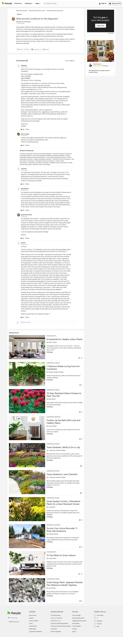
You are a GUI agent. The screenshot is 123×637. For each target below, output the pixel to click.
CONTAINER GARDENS (53, 417)
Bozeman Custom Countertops (41, 164)
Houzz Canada (76, 615)
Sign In (74, 631)
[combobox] (69, 3)
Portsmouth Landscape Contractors (56, 157)
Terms (31, 623)
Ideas (37, 3)
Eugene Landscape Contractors (43, 159)
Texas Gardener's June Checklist (62, 474)
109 (81, 358)
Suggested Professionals (79, 621)
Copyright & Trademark (35, 631)
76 (82, 547)
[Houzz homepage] (7, 3)
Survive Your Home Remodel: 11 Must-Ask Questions (62, 529)
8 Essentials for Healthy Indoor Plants (64, 339)
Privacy (31, 621)
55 (82, 439)
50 (82, 412)
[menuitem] (18, 3)
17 (82, 385)
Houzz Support (76, 626)
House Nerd (52, 558)
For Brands (54, 629)
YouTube (99, 623)
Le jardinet (52, 507)
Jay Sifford (52, 588)
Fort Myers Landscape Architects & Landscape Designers (36, 153)
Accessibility (75, 623)
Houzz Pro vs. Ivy (55, 621)
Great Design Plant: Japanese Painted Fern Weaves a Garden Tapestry (64, 583)
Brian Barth (52, 399)
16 (82, 601)
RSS (98, 626)
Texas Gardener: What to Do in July (63, 447)
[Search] (45, 3)
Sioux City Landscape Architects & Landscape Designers (49, 155)
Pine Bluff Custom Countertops (61, 159)
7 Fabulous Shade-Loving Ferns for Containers (63, 367)
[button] (70, 61)
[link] (103, 66)
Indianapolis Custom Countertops (44, 161)
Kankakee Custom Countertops (58, 162)
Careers (31, 618)
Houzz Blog (100, 615)
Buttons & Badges (56, 631)
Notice (36, 621)
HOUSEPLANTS (51, 336)
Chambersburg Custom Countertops (38, 162)
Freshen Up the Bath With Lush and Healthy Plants (63, 421)
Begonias (19, 14)
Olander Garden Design (56, 372)
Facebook (99, 621)
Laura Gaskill (53, 426)
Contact (74, 629)
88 (82, 520)
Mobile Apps (32, 629)
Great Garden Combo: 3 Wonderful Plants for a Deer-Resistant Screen (63, 502)
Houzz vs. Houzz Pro (56, 618)
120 (81, 574)
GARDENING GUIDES (53, 363)
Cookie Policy (33, 626)
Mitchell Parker (53, 534)
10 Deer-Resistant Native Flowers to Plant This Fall (64, 394)
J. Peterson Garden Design (57, 450)
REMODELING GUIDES (53, 525)
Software (28, 3)
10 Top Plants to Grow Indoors (61, 555)
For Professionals (55, 615)
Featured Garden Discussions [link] (55, 10)
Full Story (50, 352)
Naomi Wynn (53, 342)
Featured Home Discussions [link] (37, 10)
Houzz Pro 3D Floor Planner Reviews (61, 626)
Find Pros (17, 3)
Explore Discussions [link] (21, 10)
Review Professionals (78, 618)
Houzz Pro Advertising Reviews (59, 623)
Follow (47, 49)
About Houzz (32, 615)
